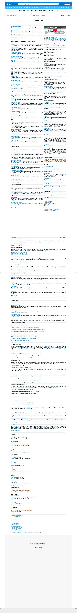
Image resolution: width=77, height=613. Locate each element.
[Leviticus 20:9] (1, 274)
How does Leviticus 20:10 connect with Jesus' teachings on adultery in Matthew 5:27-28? (28, 329)
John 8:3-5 (46, 120)
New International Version (16, 26)
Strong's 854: (13, 452)
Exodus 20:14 (46, 51)
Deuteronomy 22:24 (47, 102)
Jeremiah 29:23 (47, 67)
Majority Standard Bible (15, 136)
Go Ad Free (2, 608)
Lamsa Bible (13, 185)
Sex (48, 189)
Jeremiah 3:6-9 (58, 348)
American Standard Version (16, 92)
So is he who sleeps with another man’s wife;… (19, 252)
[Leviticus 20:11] (75, 274)
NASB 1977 (13, 65)
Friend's (45, 187)
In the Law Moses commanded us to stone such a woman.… (21, 273)
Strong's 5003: (14, 445)
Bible (8, 15)
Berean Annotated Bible (15, 80)
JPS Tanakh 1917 (14, 197)
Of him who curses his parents (50, 203)
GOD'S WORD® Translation (16, 107)
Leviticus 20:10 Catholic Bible (16, 530)
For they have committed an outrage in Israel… (19, 253)
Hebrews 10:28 (31, 404)
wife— (63, 38)
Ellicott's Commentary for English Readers (19, 418)
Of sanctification (48, 202)
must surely (51, 40)
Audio (33, 22)
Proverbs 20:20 (60, 419)
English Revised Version (15, 102)
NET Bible (13, 121)
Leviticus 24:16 (47, 110)
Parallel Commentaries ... (15, 430)
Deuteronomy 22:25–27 (49, 259)
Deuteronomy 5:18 (47, 54)
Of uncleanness (48, 208)
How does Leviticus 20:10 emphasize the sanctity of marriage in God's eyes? (26, 325)
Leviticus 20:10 (14, 412)
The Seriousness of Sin (15, 305)
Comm (41, 22)
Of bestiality (47, 206)
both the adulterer (58, 39)
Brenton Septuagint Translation (16, 202)
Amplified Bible (14, 76)
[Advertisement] (38, 229)
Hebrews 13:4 (46, 95)
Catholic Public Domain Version (17, 170)
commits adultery (51, 38)
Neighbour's (63, 187)
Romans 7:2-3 (46, 134)
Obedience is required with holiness (52, 209)
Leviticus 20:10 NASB (15, 523)
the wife (46, 39)
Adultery (53, 186)
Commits (57, 186)
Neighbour (59, 187)
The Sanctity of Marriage (15, 301)
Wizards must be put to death (50, 210)
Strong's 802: (13, 465)
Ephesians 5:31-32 (37, 353)
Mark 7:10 (27, 420)
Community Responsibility (16, 309)
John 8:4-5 (50, 386)
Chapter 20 (13, 15)
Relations (46, 189)
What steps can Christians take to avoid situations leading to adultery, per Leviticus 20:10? (28, 333)
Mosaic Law (14, 291)
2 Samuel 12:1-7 (34, 369)
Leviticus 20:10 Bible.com (16, 517)
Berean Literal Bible (14, 43)
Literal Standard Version (15, 147)
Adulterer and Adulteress (16, 277)
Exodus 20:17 (52, 374)
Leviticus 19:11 (14, 376)
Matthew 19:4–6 (31, 270)
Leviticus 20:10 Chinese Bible (16, 528)
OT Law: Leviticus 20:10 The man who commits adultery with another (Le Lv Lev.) (26, 532)
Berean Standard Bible (15, 38)
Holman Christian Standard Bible (17, 88)
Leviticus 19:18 (46, 250)
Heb (44, 22)
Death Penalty (14, 295)
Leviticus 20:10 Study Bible (16, 526)
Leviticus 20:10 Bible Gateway (16, 516)
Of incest (47, 204)
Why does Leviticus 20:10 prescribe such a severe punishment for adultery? (26, 336)
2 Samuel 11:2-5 (47, 144)
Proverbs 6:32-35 (35, 355)
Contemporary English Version (16, 98)
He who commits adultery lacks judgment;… (18, 245)
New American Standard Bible (16, 56)
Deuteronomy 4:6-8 (36, 382)
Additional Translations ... (15, 207)
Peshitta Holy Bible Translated (16, 191)
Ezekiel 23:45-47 (47, 178)
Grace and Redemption (15, 314)
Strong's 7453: (14, 485)
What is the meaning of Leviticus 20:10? (19, 324)
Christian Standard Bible (15, 84)
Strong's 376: (13, 438)
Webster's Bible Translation (16, 129)
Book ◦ (61, 237)
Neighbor (49, 187)
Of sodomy (47, 205)
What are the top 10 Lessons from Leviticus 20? (21, 340)
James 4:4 (63, 348)
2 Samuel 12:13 (47, 173)
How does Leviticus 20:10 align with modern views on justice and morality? (26, 334)
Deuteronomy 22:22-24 (48, 166)
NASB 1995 (13, 60)
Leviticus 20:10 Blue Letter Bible (17, 515)
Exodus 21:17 (54, 419)
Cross (36, 22)
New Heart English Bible (15, 125)
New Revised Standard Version (17, 179)
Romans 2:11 (47, 387)
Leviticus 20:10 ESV (15, 522)
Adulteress (50, 186)
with (55, 38)
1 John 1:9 (36, 391)
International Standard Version (16, 115)
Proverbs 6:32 (46, 57)
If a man (46, 38)
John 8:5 (45, 116)
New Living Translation (15, 30)
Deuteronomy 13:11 (28, 402)
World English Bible (14, 140)
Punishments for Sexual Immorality (50, 37)
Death (65, 186)
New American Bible (15, 175)
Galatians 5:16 (28, 408)
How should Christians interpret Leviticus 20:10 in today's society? (24, 338)
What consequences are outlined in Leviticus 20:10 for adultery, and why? (25, 327)
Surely (51, 189)
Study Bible (14, 237)
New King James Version (16, 52)
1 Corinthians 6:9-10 (48, 86)
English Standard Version (15, 34)
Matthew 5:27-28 (47, 128)
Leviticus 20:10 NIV (14, 519)
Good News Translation (15, 111)
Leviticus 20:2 (35, 419)
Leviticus (10, 15)
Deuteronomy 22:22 (47, 81)
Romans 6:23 (50, 406)
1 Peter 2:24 (35, 407)
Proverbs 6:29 (46, 63)
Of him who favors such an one (50, 200)
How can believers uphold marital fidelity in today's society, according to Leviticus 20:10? (28, 331)
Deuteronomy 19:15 (15, 269)
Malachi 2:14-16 (38, 380)
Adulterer (46, 186)
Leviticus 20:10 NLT (14, 521)
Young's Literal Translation (16, 156)
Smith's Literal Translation (16, 160)
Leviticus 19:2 (25, 400)
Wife (53, 189)
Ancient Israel (14, 286)
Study (39, 22)
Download (64, 45)
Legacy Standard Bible (15, 71)
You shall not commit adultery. (17, 244)
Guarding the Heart (14, 319)
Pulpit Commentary (15, 424)
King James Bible (14, 47)
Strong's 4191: (14, 504)
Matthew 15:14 (22, 420)
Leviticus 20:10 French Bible (16, 529)
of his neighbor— (51, 39)
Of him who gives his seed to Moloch (52, 198)
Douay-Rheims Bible (15, 166)
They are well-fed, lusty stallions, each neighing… (19, 254)
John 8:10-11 (30, 407)
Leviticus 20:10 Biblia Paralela (16, 527)
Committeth (61, 186)
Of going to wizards (48, 201)
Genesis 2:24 (47, 346)
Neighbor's (54, 187)
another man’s (59, 38)
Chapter (63, 237)
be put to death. (56, 40)
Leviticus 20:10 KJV (15, 524)
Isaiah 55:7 (32, 391)
